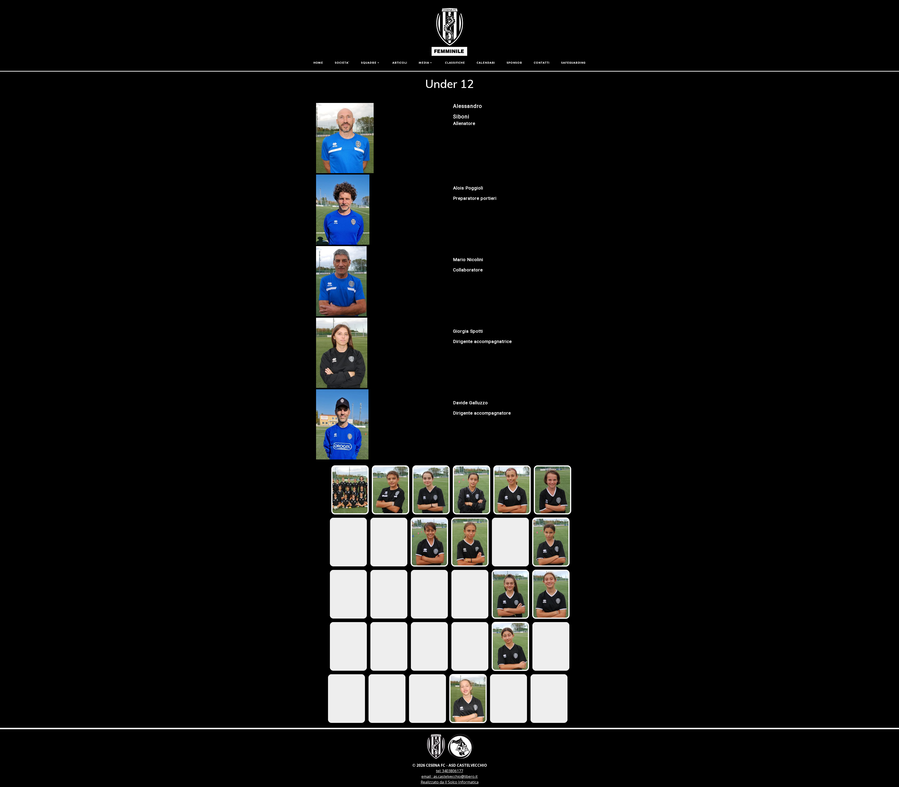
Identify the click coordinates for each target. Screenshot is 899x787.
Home (318, 62)
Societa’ (342, 62)
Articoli (399, 62)
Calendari (486, 62)
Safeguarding (573, 62)
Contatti (541, 62)
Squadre (368, 62)
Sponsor (514, 62)
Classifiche (455, 62)
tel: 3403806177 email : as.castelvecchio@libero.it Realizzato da (449, 776)
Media (424, 62)
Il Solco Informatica (462, 782)
